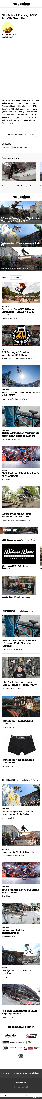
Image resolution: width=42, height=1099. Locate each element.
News (5, 277)
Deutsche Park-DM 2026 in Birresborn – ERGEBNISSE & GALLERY (21, 301)
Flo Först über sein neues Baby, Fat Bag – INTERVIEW (21, 674)
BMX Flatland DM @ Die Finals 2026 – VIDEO (21, 464)
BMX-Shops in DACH (12, 540)
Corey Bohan (6, 147)
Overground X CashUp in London (21, 961)
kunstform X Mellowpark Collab (21, 713)
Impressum (6, 1098)
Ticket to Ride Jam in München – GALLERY (21, 383)
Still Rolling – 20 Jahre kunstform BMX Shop (21, 343)
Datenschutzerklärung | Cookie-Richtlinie (26, 1098)
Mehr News (15, 277)
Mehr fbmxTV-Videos (30, 780)
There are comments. (22, 135)
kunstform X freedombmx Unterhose (21, 752)
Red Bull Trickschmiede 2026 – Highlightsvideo (21, 1002)
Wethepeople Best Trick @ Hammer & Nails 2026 (21, 235)
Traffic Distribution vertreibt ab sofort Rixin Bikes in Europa (21, 424)
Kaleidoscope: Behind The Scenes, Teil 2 (19, 176)
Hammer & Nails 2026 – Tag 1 (21, 259)
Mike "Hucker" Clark (17, 147)
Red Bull (27, 147)
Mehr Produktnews (26, 611)
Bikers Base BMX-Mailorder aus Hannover (19, 558)
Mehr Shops (31, 540)
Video (5, 10)
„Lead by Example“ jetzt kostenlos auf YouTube (21, 504)
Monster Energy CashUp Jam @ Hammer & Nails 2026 (21, 212)
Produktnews (8, 611)
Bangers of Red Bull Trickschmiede (21, 921)
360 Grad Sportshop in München (19, 588)
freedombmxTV (10, 780)
